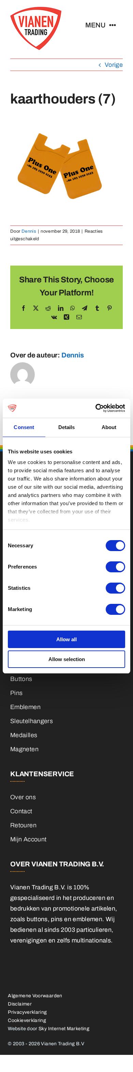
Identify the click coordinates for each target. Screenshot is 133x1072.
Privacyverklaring (27, 1012)
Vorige (114, 64)
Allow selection (66, 659)
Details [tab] (66, 427)
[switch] (115, 566)
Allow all (66, 639)
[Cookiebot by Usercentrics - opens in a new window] (95, 408)
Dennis (28, 231)
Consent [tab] (24, 427)
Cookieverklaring (27, 1020)
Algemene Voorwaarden (35, 995)
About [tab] (109, 427)
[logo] (35, 10)
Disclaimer (20, 1004)
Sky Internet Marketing (64, 1028)
